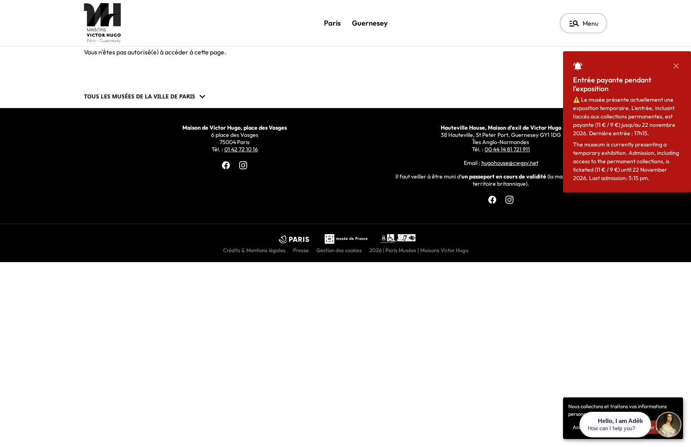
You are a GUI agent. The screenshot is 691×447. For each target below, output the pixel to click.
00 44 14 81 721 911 (507, 149)
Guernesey (369, 23)
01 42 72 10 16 (241, 149)
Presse (301, 250)
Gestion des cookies (339, 250)
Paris (332, 23)
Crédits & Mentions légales (254, 250)
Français (524, 23)
